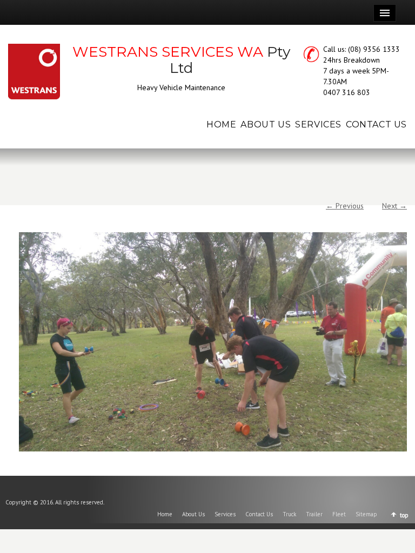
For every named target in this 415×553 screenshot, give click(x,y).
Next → (394, 206)
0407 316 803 (346, 92)
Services (225, 514)
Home (164, 514)
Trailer (314, 514)
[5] (213, 341)
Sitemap (366, 514)
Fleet (339, 514)
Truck (289, 514)
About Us (193, 514)
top (404, 515)
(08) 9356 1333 (374, 49)
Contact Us (259, 514)
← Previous (345, 206)
